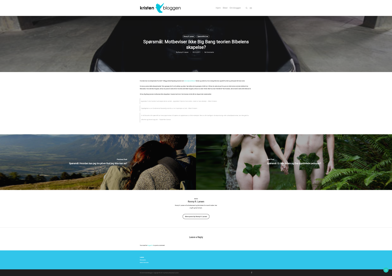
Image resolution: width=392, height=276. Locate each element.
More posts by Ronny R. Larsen (196, 216)
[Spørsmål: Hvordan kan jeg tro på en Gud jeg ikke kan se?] (98, 162)
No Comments (209, 52)
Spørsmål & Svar (203, 36)
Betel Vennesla (144, 262)
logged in (150, 245)
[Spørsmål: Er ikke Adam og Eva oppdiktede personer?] (294, 162)
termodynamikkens (189, 81)
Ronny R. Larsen (189, 36)
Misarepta (143, 260)
